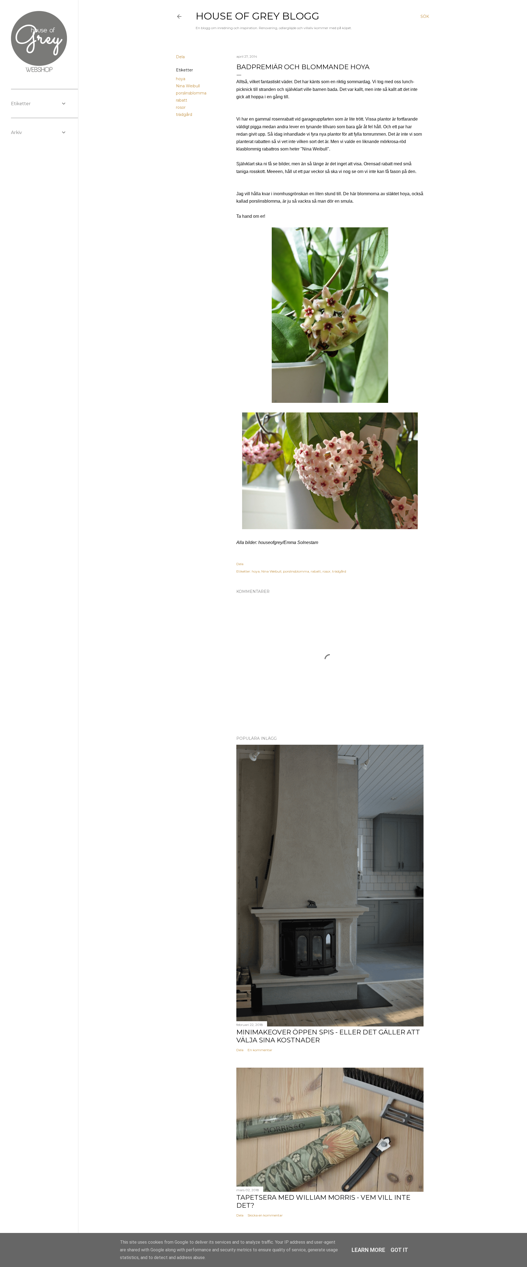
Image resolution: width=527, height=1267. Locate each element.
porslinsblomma (191, 93)
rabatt (181, 100)
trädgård (184, 114)
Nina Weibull (188, 85)
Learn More (368, 1250)
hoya (180, 78)
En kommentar (260, 1050)
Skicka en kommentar (265, 1215)
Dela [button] (180, 56)
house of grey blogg (257, 16)
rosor (181, 107)
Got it (399, 1250)
